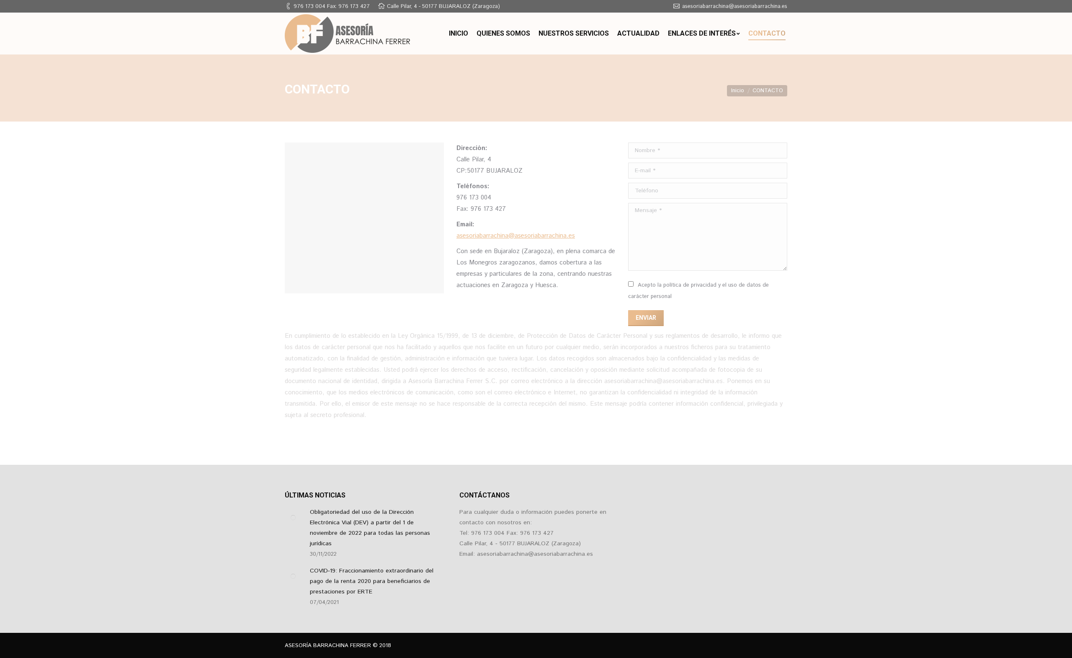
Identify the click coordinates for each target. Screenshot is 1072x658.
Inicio (737, 91)
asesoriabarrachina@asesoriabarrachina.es (515, 235)
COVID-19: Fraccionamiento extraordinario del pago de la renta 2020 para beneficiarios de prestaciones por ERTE (371, 581)
